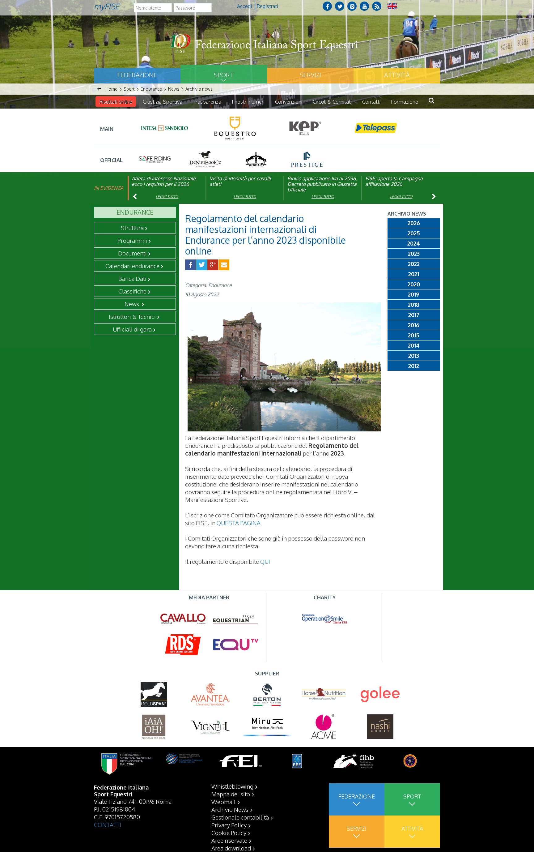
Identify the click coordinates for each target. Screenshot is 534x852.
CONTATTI (107, 824)
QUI (265, 561)
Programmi (132, 240)
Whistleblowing (232, 786)
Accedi (244, 6)
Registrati (267, 6)
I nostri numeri (248, 101)
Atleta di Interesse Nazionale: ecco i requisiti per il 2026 (164, 181)
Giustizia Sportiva (162, 101)
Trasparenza (207, 101)
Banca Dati (132, 278)
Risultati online (115, 101)
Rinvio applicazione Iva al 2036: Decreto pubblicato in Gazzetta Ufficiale (322, 184)
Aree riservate (229, 840)
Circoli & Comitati (332, 101)
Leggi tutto (167, 196)
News (132, 303)
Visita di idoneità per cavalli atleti (240, 181)
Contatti (371, 101)
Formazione (404, 101)
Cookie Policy (228, 832)
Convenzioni (288, 101)
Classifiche (132, 291)
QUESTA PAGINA (239, 522)
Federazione (137, 75)
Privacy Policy (229, 824)
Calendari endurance (132, 265)
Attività (396, 75)
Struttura (132, 227)
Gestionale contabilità (240, 817)
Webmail (223, 801)
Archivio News (229, 809)
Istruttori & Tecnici (132, 316)
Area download (231, 848)
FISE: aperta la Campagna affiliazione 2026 (394, 181)
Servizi (310, 75)
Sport (224, 75)
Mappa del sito (230, 794)
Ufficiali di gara (132, 329)
